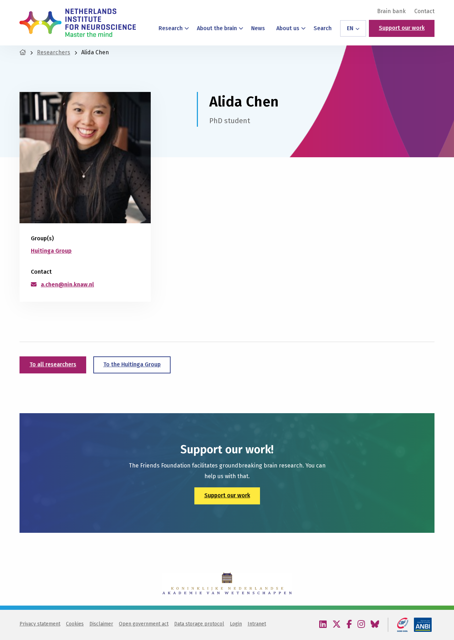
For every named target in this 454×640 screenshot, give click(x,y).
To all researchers (52, 364)
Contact (424, 11)
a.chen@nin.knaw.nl (67, 284)
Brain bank (391, 11)
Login (236, 624)
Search (323, 28)
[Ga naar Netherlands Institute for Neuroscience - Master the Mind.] (23, 52)
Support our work (402, 27)
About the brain (217, 28)
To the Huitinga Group (132, 364)
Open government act (143, 624)
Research (171, 28)
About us (287, 28)
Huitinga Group (51, 250)
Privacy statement (40, 624)
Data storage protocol (199, 624)
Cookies (75, 624)
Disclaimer (101, 624)
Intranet (257, 624)
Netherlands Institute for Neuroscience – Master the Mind (78, 23)
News (258, 28)
